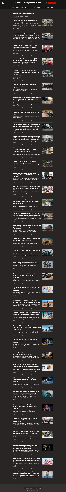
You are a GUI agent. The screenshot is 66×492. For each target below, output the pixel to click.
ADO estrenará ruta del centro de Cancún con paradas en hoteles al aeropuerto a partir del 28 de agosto (27, 226)
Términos (37, 485)
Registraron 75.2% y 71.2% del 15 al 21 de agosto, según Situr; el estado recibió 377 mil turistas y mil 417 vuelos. (26, 331)
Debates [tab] (26, 16)
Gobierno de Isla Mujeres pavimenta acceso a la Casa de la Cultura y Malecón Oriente (26, 34)
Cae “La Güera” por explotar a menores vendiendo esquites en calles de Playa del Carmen (26, 366)
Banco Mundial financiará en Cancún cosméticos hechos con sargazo (24, 353)
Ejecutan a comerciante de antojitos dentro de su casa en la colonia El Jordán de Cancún (26, 379)
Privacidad (33, 485)
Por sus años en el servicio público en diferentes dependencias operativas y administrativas (24, 63)
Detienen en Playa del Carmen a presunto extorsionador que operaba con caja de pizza (26, 263)
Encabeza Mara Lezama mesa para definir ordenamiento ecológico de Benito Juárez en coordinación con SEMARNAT (26, 446)
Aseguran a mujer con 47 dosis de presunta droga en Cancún (26, 251)
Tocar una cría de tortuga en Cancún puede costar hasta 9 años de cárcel (26, 239)
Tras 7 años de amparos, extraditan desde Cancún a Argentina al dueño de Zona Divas (26, 472)
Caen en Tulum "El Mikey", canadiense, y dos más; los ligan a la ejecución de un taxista (26, 85)
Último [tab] (15, 16)
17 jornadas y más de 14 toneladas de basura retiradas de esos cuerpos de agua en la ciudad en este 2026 (26, 165)
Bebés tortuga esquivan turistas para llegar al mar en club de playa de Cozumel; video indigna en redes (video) (26, 314)
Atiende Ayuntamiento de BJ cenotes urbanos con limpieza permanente (24, 162)
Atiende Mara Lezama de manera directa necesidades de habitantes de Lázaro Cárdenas (25, 47)
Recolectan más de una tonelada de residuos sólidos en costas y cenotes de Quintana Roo (26, 137)
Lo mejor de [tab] (20, 16)
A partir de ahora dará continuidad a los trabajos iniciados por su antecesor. (26, 116)
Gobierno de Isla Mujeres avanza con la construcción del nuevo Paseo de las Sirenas (26, 301)
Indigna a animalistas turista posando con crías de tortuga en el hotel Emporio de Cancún (26, 406)
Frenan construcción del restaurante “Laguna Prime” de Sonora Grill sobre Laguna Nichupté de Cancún (24, 149)
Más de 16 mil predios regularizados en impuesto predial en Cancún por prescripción (25, 419)
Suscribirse (52, 3)
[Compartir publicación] (46, 3)
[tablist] (21, 16)
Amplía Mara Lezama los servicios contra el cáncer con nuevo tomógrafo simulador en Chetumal (26, 288)
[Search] (43, 3)
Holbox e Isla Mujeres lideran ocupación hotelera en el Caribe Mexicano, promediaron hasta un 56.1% (27, 327)
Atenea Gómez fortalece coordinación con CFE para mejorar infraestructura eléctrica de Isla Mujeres (26, 201)
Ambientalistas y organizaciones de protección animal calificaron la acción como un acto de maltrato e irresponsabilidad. (25, 410)
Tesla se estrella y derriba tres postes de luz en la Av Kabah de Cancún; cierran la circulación (26, 275)
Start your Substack (29, 488)
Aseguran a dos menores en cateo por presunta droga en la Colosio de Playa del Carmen (26, 72)
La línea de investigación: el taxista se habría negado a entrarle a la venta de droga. (25, 90)
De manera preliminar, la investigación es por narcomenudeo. (23, 76)
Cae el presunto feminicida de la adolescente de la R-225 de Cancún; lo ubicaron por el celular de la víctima (27, 99)
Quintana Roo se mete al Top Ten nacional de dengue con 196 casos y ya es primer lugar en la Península (26, 433)
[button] (14, 7)
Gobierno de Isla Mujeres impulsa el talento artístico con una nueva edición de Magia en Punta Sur (27, 460)
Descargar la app (38, 488)
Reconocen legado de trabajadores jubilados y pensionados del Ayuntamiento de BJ (26, 59)
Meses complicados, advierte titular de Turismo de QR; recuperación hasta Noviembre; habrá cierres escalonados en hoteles (25, 22)
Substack (27, 490)
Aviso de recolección (43, 485)
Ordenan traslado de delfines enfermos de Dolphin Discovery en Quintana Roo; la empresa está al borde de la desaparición (26, 392)
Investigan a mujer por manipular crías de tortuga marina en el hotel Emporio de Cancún (26, 340)
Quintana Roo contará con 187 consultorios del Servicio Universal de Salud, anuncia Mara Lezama (26, 188)
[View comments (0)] (23, 30)
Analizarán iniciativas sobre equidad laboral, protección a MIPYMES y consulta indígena (26, 174)
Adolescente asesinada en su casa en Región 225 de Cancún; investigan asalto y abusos (26, 125)
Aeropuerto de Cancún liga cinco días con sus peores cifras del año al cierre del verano (26, 214)
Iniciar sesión (60, 3)
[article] (33, 25)
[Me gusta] (14, 30)
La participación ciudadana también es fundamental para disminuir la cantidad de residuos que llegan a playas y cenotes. (26, 140)
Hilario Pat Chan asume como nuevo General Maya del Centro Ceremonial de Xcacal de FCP (27, 112)
